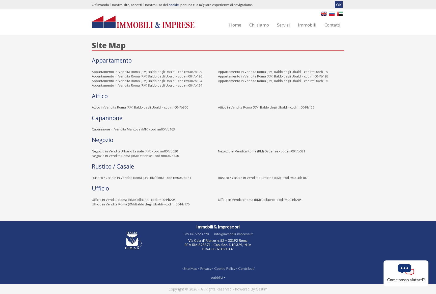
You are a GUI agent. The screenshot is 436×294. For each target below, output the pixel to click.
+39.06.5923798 (196, 234)
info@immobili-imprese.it (233, 234)
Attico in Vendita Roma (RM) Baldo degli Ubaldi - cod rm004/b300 (140, 107)
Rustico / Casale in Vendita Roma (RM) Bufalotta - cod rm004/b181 (141, 177)
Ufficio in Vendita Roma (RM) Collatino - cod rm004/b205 (260, 199)
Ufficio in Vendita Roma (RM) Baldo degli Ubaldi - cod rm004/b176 (140, 204)
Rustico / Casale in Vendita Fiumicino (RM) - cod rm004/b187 (263, 177)
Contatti (332, 25)
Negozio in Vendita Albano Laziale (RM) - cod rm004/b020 (135, 151)
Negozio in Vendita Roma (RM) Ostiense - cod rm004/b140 (135, 155)
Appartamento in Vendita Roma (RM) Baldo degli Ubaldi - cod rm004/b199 (147, 71)
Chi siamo (259, 25)
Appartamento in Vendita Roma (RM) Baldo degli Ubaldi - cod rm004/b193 (273, 80)
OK (339, 5)
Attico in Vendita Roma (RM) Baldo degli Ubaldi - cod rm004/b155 (266, 107)
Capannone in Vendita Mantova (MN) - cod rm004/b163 (133, 129)
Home (235, 25)
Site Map (190, 268)
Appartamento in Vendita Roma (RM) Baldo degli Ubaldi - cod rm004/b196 (147, 76)
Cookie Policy (224, 268)
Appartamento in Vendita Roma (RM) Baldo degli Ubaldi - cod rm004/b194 (147, 80)
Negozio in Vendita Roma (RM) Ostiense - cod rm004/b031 (261, 151)
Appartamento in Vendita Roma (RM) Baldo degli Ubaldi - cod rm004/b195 (273, 76)
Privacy (205, 268)
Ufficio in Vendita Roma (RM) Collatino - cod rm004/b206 (133, 199)
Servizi (283, 25)
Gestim (261, 289)
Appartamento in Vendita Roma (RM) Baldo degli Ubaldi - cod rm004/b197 (273, 71)
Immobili (307, 25)
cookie (174, 5)
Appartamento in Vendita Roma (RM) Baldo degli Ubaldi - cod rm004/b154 (147, 85)
